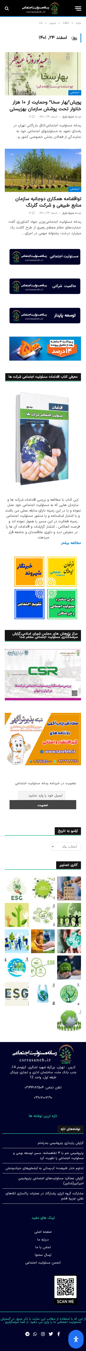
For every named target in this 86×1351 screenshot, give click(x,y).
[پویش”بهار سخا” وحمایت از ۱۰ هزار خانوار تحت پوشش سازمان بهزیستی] (43, 73)
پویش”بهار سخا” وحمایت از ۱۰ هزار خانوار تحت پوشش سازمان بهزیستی (45, 105)
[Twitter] (51, 1334)
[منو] (78, 8)
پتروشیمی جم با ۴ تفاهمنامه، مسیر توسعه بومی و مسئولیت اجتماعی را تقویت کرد (48, 1156)
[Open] (76, 1339)
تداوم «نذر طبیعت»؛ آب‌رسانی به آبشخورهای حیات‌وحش (44, 1168)
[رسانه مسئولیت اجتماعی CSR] (40, 8)
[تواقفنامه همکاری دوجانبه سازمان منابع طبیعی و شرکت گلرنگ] (43, 170)
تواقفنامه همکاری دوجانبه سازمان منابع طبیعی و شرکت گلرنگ (48, 202)
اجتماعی (74, 93)
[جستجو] (7, 8)
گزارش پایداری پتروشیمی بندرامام (61, 1143)
